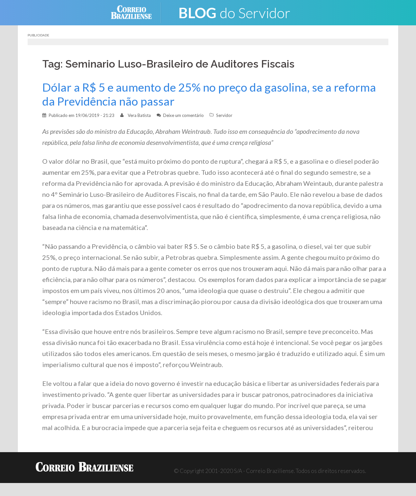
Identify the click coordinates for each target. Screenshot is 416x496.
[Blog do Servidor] (234, 11)
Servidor (224, 115)
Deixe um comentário (183, 115)
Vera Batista (139, 115)
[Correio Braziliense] (136, 11)
